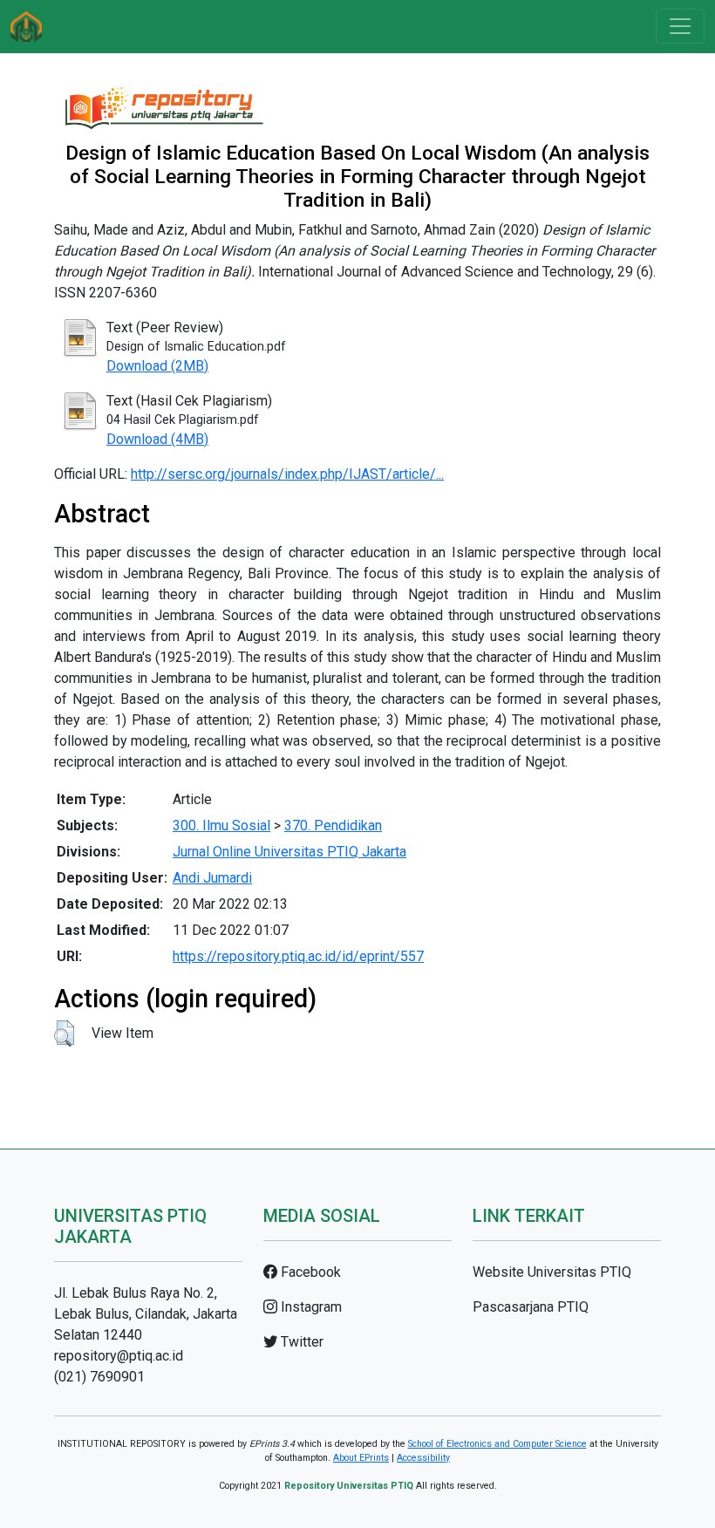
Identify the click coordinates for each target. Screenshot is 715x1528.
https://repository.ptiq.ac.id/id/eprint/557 (298, 956)
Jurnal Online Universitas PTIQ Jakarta (289, 851)
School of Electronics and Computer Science (497, 1444)
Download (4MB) (157, 439)
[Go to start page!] (26, 26)
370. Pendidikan (333, 825)
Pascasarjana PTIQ (531, 1307)
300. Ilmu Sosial (221, 825)
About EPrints (361, 1457)
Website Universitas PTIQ (552, 1272)
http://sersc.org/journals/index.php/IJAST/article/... (287, 474)
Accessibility (423, 1457)
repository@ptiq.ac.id (118, 1355)
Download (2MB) (157, 366)
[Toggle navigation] (680, 26)
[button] (64, 1033)
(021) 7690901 (99, 1376)
